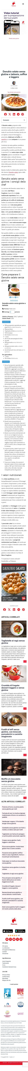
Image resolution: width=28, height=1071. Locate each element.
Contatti (4, 951)
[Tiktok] (20, 939)
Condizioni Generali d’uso (9, 967)
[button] (5, 114)
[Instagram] (10, 939)
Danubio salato (13, 172)
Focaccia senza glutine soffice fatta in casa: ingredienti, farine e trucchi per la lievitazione (13, 855)
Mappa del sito (6, 980)
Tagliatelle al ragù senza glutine (12, 873)
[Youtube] (14, 939)
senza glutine (17, 92)
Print (12, 297)
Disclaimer (5, 953)
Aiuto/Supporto (6, 961)
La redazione (5, 948)
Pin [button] (17, 297)
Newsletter (5, 978)
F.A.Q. (3, 965)
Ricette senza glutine (14, 38)
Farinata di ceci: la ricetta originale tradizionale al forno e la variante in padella (14, 815)
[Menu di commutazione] (23, 4)
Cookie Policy (6, 976)
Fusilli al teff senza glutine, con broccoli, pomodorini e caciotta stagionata (11, 733)
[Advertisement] (14, 55)
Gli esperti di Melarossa (8, 950)
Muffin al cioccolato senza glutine (10, 780)
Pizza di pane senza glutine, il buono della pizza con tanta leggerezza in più (12, 880)
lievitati (11, 92)
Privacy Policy (6, 974)
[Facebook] (7, 939)
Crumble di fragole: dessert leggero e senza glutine (12, 687)
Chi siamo (5, 946)
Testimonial (5, 963)
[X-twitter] (17, 939)
